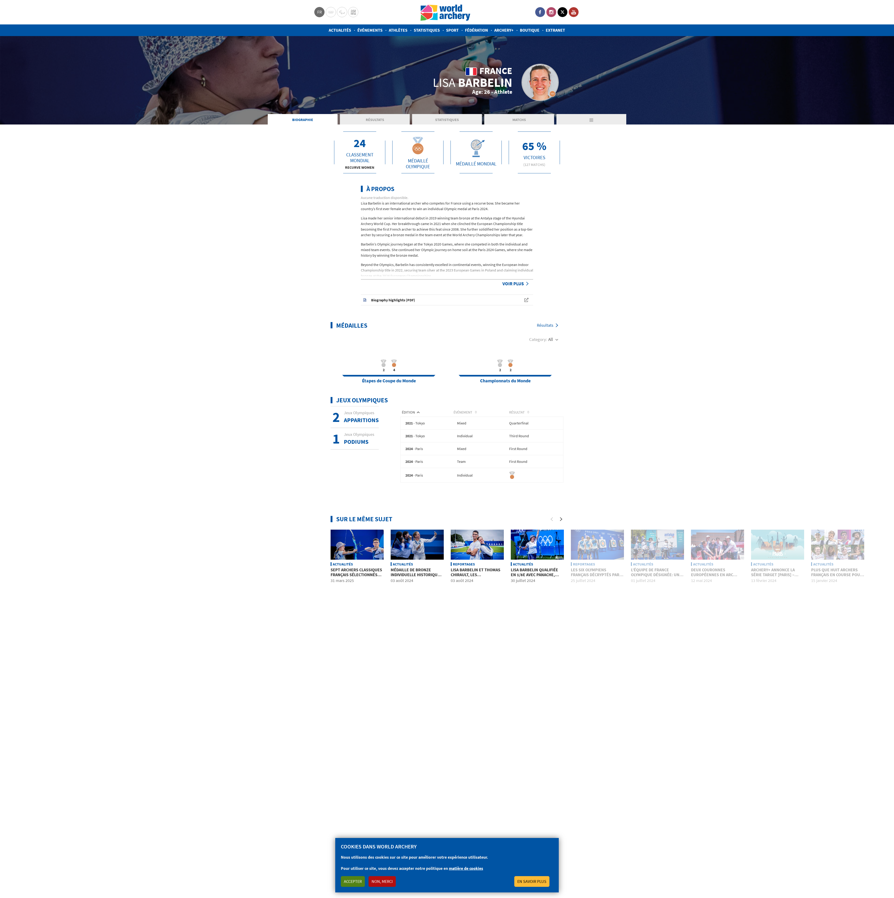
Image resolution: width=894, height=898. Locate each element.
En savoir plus (531, 881)
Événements (370, 30)
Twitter (562, 12)
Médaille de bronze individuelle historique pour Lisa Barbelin (415, 574)
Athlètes (398, 30)
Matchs (519, 119)
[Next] (561, 519)
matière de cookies (466, 868)
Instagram (551, 12)
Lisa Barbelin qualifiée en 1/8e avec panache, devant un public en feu (536, 574)
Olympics (331, 12)
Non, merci (382, 881)
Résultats (375, 119)
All (550, 339)
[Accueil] (445, 12)
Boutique (529, 30)
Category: (538, 339)
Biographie (302, 119)
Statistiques (427, 30)
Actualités (340, 30)
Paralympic (342, 12)
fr (319, 12)
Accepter (353, 881)
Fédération (476, 30)
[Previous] (551, 519)
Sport (452, 30)
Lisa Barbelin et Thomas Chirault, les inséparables (475, 574)
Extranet (555, 30)
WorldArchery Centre (353, 12)
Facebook (540, 12)
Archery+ (504, 30)
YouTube (574, 12)
